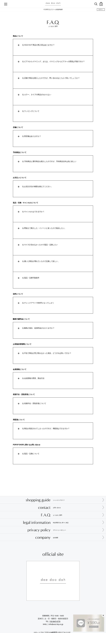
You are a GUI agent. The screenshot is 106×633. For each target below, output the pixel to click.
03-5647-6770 (55, 621)
